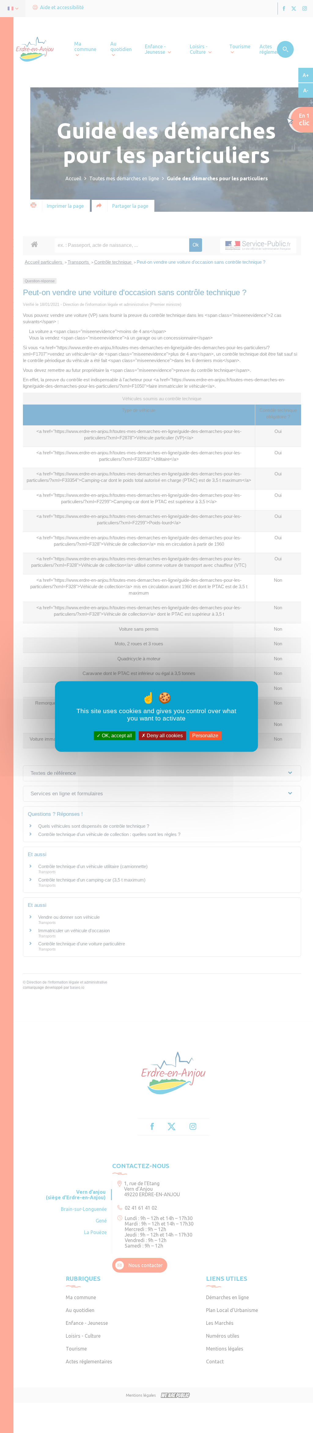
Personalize (205, 735)
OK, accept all (116, 735)
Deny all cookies (164, 735)
